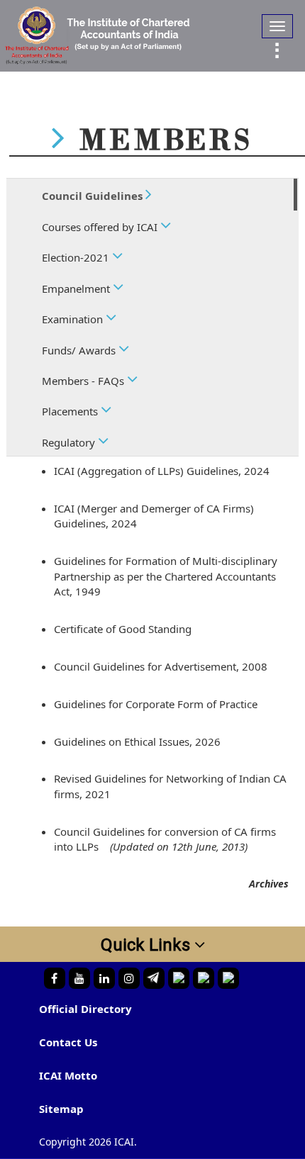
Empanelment (77, 288)
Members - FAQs (84, 381)
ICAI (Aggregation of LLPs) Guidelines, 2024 (162, 471)
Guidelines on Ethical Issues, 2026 (137, 741)
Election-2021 (77, 257)
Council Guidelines (93, 196)
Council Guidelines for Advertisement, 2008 (160, 666)
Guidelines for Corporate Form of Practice (155, 704)
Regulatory (70, 442)
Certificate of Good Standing (123, 629)
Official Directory (85, 1009)
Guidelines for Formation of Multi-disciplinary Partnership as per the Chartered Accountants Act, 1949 (165, 576)
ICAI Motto (68, 1075)
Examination (74, 319)
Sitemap (61, 1109)
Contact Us (68, 1042)
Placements (71, 411)
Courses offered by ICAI (101, 227)
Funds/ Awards (80, 350)
